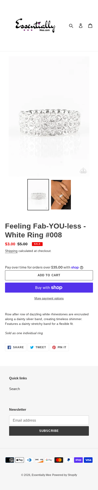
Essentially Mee (41, 475)
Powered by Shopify (64, 475)
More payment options (49, 298)
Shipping (11, 251)
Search (14, 389)
